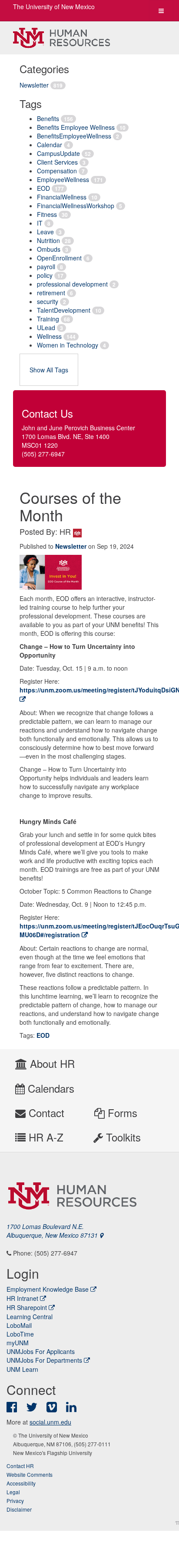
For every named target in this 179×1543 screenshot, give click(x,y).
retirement (51, 292)
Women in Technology (67, 345)
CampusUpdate (58, 153)
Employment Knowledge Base (48, 1289)
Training (48, 318)
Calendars (49, 1088)
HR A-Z (44, 1137)
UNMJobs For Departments (44, 1360)
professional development (72, 284)
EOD (43, 188)
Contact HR (20, 1465)
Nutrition (48, 240)
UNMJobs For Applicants (41, 1351)
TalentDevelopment (63, 310)
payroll (46, 266)
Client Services (57, 162)
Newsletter (34, 85)
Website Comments (30, 1474)
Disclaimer (19, 1509)
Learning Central (30, 1316)
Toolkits (122, 1137)
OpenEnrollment (59, 257)
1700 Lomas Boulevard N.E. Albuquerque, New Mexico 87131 (53, 1230)
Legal (13, 1492)
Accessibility (21, 1483)
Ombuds (48, 249)
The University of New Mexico (54, 6)
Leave (45, 231)
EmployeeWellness (63, 179)
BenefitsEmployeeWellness (74, 136)
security (47, 301)
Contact (45, 1112)
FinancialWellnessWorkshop (75, 205)
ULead (46, 327)
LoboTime (20, 1334)
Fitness (47, 214)
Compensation (57, 170)
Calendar (49, 144)
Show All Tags (49, 369)
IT (40, 223)
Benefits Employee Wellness (76, 127)
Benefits (48, 118)
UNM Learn (22, 1369)
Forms (121, 1112)
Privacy (15, 1500)
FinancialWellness (61, 196)
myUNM (18, 1342)
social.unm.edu (50, 1422)
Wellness (49, 336)
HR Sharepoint (27, 1307)
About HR (51, 1063)
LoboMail (19, 1325)
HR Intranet (22, 1298)
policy (45, 275)
